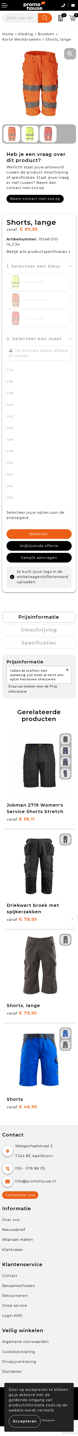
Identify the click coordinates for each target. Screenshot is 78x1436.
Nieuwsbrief (13, 1230)
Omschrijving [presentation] (39, 630)
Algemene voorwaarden (25, 1342)
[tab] (39, 617)
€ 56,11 (21, 819)
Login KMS (12, 1316)
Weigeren (48, 1420)
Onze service (14, 1306)
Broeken (46, 34)
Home (8, 34)
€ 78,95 (22, 919)
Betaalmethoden (18, 1286)
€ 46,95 (22, 1106)
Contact (10, 1276)
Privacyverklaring (19, 1362)
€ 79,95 (22, 1013)
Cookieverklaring (18, 1352)
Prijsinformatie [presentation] (38, 617)
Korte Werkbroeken (21, 39)
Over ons (11, 1220)
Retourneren (15, 1296)
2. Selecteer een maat (34, 338)
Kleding (25, 34)
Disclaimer (12, 1372)
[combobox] (20, 18)
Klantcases (12, 1250)
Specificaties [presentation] (38, 643)
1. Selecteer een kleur (33, 266)
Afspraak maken (17, 1240)
